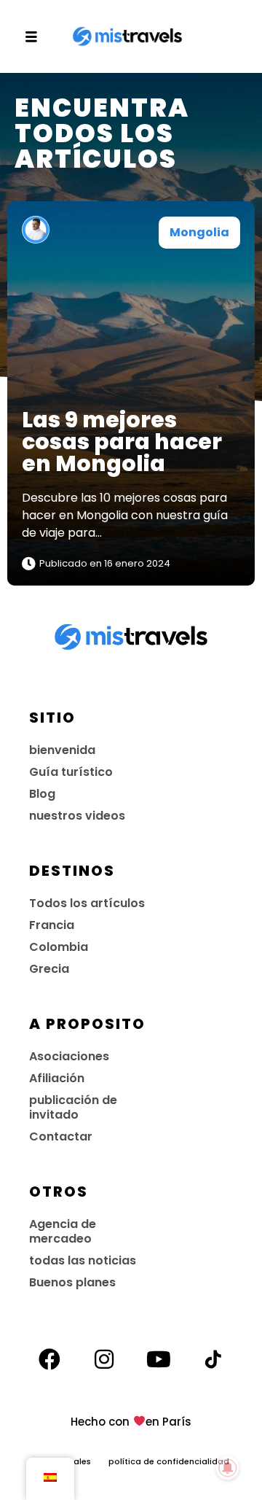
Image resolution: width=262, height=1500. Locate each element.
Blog (42, 793)
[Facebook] (49, 1359)
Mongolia (199, 232)
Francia (51, 925)
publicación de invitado (73, 1107)
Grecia (49, 968)
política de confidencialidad (168, 1461)
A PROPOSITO (87, 1024)
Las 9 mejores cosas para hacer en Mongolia (122, 441)
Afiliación (56, 1078)
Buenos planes (72, 1282)
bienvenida (62, 750)
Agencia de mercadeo (62, 1231)
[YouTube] (158, 1359)
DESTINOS (72, 870)
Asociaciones (69, 1056)
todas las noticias (82, 1260)
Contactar (60, 1136)
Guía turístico (71, 771)
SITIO (52, 717)
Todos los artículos (87, 903)
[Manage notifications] (227, 1468)
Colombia (58, 947)
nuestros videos (77, 815)
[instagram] (104, 1359)
